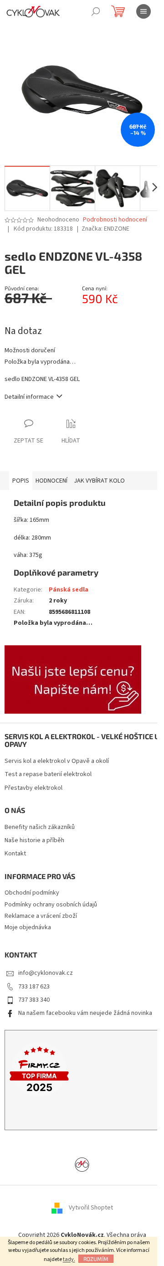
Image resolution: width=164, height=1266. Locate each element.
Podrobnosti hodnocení (115, 220)
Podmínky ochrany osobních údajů (51, 904)
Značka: (105, 228)
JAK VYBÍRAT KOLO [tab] (99, 480)
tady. (69, 1259)
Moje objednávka (28, 927)
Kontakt (15, 853)
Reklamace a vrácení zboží (41, 916)
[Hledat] (96, 11)
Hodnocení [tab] (51, 480)
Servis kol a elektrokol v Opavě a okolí (57, 761)
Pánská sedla (68, 589)
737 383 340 (34, 999)
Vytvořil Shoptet (91, 1207)
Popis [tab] (20, 480)
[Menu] (143, 11)
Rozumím (95, 1259)
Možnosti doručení (30, 350)
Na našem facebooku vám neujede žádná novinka (85, 1013)
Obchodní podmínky (32, 892)
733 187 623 (34, 986)
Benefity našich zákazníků (40, 827)
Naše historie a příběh (34, 840)
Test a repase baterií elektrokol (48, 774)
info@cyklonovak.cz (45, 973)
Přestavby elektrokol (33, 788)
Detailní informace (29, 396)
